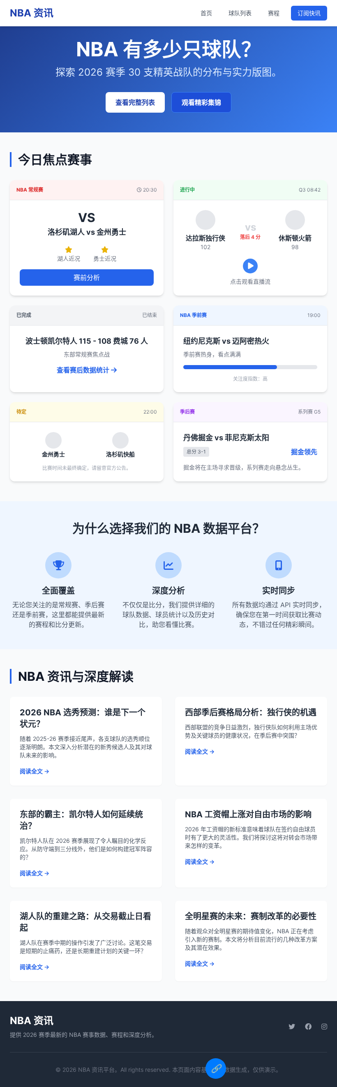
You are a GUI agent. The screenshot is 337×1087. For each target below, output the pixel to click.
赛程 (273, 12)
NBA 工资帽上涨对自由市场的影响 (248, 814)
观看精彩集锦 (201, 102)
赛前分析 (87, 277)
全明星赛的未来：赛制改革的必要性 (250, 916)
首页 (206, 12)
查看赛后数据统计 (84, 370)
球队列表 (240, 12)
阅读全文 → (34, 771)
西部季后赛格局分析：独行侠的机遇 (250, 712)
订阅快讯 (309, 12)
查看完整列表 (135, 102)
